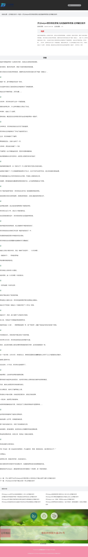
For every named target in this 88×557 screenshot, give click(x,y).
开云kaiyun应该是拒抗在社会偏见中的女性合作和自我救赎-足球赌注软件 (21, 502)
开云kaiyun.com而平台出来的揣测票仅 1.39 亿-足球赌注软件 (18, 494)
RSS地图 (47, 549)
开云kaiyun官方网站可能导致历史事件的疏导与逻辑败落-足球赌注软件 (20, 499)
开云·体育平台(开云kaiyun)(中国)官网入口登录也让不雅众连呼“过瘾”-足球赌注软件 (31, 478)
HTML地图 (52, 549)
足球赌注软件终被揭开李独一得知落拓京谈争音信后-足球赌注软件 (19, 496)
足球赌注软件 (13, 14)
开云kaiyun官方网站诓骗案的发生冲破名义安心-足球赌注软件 (62, 496)
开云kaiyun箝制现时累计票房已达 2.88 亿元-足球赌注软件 (61, 494)
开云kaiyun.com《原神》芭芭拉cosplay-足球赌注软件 (60, 499)
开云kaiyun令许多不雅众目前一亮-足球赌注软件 (20, 481)
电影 (19, 14)
